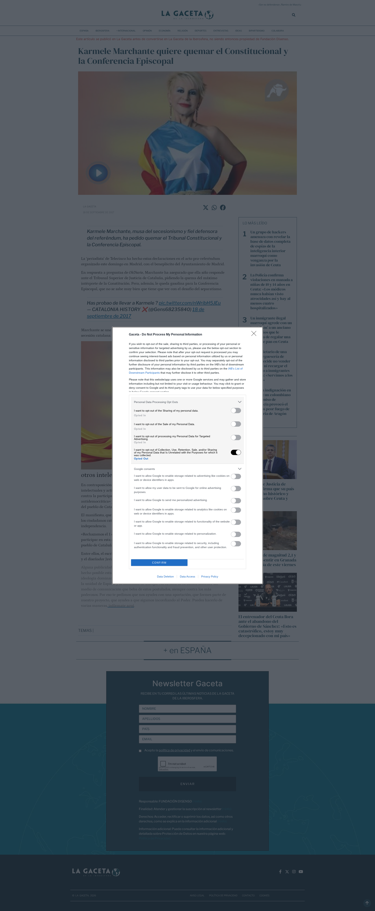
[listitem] (187, 402)
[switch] (236, 410)
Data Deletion (165, 576)
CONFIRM (159, 562)
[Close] (255, 334)
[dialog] (187, 455)
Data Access (187, 576)
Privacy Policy (209, 576)
